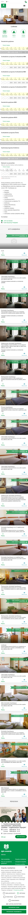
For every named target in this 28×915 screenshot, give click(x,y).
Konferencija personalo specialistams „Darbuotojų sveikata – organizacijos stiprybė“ (13, 825)
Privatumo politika (20, 864)
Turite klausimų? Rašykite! (10, 222)
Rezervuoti (24, 255)
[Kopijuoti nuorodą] (26, 819)
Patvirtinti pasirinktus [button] (14, 911)
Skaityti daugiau (6, 45)
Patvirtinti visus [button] (14, 907)
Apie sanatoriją (5, 859)
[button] (2, 16)
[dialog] (14, 890)
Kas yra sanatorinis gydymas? (6, 862)
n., (19, 7)
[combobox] (26, 867)
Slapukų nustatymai (20, 859)
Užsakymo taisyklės (20, 861)
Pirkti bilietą (22, 836)
